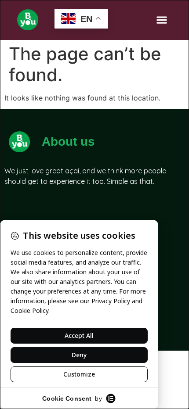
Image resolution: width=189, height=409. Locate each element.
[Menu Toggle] (161, 19)
